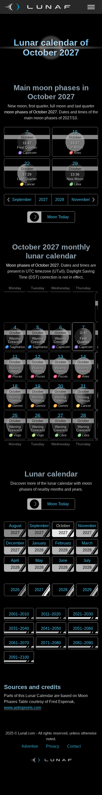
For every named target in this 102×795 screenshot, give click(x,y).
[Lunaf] (39, 7)
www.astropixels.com (22, 707)
